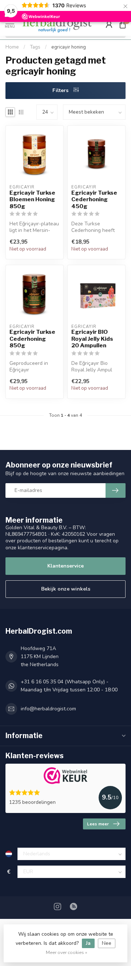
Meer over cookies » (66, 952)
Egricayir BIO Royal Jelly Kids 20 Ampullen (92, 339)
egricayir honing (68, 47)
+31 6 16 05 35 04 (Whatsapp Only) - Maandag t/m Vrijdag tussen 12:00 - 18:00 (69, 685)
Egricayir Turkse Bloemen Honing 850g (32, 200)
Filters (61, 90)
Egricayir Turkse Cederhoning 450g (94, 200)
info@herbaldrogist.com (48, 708)
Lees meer (98, 824)
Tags (35, 47)
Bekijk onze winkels (65, 588)
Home (12, 47)
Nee (106, 943)
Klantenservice (65, 565)
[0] (123, 24)
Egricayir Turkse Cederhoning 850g (32, 339)
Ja (88, 943)
